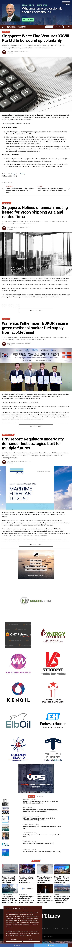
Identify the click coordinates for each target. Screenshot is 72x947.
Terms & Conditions (25, 935)
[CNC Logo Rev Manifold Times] (18, 647)
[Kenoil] (18, 705)
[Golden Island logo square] (18, 761)
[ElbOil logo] (18, 733)
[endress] (53, 733)
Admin (11, 53)
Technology (45, 928)
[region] (23, 924)
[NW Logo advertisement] (18, 676)
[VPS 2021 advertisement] (36, 793)
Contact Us (64, 928)
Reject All (14, 939)
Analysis (55, 928)
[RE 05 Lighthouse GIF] (36, 578)
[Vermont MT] (53, 676)
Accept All (31, 939)
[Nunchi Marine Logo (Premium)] (36, 606)
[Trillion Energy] (53, 761)
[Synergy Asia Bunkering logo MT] (53, 647)
